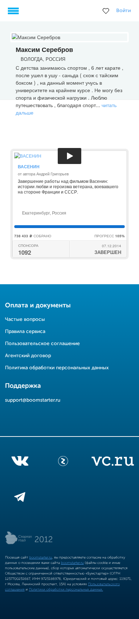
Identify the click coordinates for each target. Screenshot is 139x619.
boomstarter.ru (40, 557)
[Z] (63, 462)
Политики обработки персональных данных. (66, 589)
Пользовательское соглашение (42, 343)
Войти (123, 10)
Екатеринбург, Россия (43, 213)
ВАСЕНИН (29, 166)
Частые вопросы (25, 319)
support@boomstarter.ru (32, 400)
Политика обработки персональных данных (57, 367)
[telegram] (20, 498)
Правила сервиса (25, 331)
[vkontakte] (19, 462)
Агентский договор (28, 355)
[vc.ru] (112, 462)
